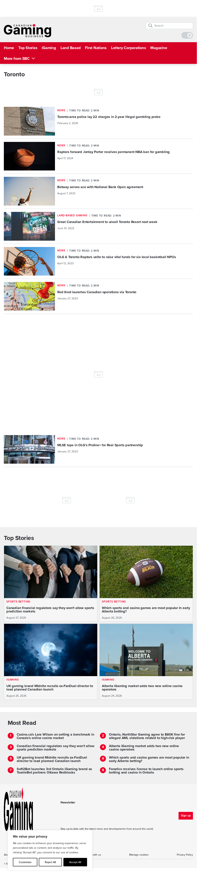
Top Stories (27, 48)
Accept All (75, 862)
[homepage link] (27, 30)
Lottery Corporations (128, 48)
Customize (25, 862)
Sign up (186, 815)
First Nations (96, 48)
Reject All (50, 862)
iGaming (49, 48)
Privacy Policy (185, 855)
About (7, 855)
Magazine (158, 48)
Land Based (71, 48)
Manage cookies (139, 855)
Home (9, 48)
